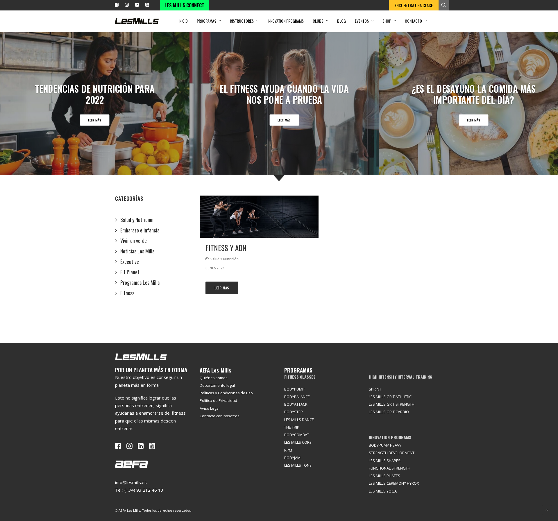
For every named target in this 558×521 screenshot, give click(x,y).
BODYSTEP (293, 411)
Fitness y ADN (225, 247)
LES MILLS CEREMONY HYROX (394, 483)
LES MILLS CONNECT (184, 5)
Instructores (242, 21)
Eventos (362, 21)
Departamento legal (217, 385)
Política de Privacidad (218, 400)
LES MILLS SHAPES (384, 460)
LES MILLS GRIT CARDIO (389, 411)
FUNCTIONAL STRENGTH (389, 468)
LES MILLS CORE (298, 442)
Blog (341, 21)
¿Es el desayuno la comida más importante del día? (474, 94)
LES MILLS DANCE (299, 419)
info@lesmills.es (131, 482)
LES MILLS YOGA (383, 491)
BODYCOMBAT (296, 434)
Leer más (94, 120)
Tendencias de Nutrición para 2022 (94, 94)
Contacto (413, 21)
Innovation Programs (285, 21)
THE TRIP (291, 427)
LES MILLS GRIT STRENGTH (391, 404)
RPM (288, 450)
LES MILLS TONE (298, 465)
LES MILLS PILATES (384, 475)
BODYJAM (292, 457)
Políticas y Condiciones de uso (226, 392)
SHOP (386, 21)
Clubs (318, 21)
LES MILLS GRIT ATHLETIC (390, 396)
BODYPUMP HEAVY (385, 445)
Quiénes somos (214, 377)
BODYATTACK (295, 404)
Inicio (183, 21)
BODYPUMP (294, 389)
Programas (206, 21)
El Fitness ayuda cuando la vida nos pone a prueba (284, 94)
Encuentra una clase (414, 5)
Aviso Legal (209, 408)
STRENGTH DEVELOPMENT (391, 452)
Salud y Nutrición (224, 259)
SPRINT (375, 389)
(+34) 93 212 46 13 (143, 490)
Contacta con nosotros (219, 415)
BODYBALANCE (297, 396)
